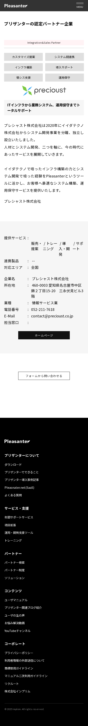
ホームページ (44, 335)
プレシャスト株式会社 (22, 201)
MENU (80, 7)
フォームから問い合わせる (44, 376)
